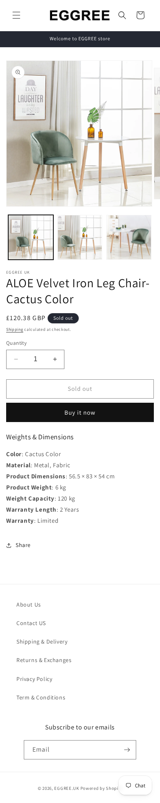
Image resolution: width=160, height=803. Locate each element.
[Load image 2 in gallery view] (80, 237)
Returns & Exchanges (43, 660)
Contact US (31, 623)
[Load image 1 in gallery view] (30, 237)
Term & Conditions (40, 697)
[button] (16, 15)
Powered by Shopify (101, 788)
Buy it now (80, 412)
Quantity (16, 342)
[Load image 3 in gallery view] (128, 237)
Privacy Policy (34, 679)
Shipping (14, 329)
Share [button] (23, 545)
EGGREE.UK (66, 788)
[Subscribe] (127, 749)
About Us (28, 604)
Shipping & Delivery (41, 641)
